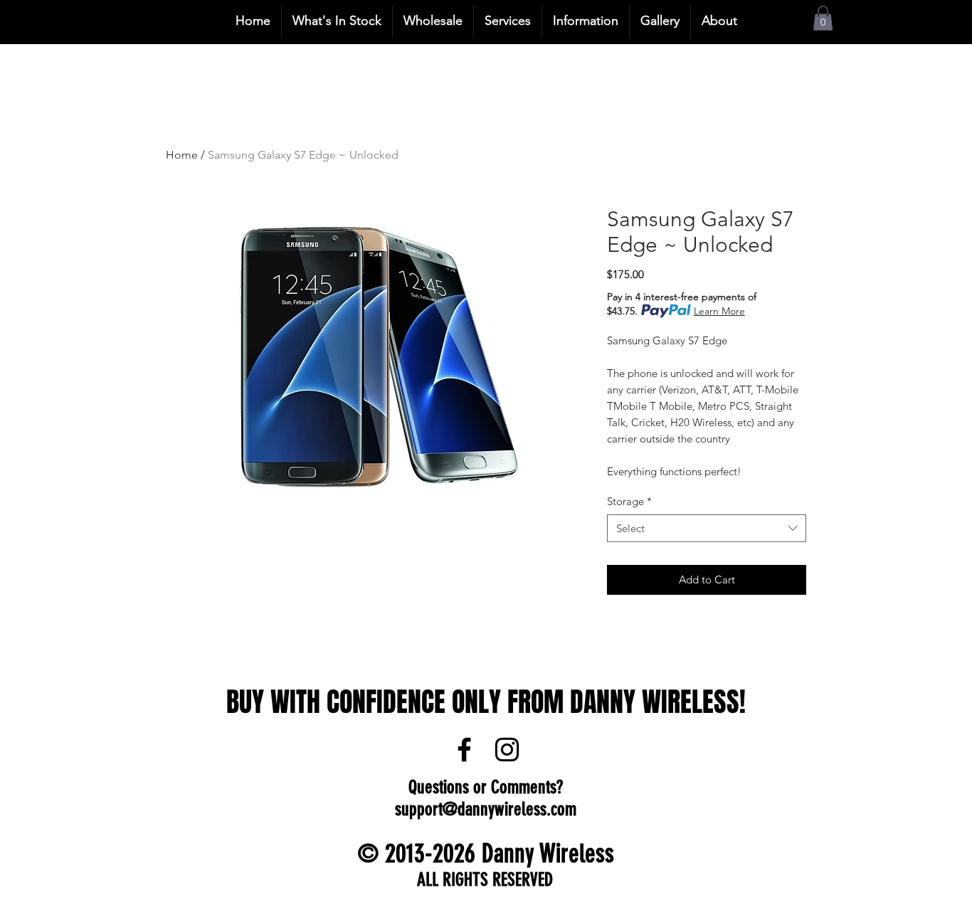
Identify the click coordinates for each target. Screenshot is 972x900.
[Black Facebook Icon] (464, 750)
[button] (823, 18)
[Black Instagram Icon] (507, 750)
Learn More (719, 311)
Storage (629, 501)
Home (182, 155)
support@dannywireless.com (485, 809)
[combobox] (706, 528)
